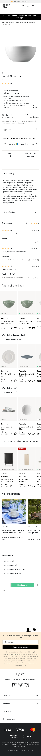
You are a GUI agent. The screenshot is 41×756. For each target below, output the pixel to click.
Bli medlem (35, 106)
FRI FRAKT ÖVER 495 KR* (22, 1)
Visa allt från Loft (8, 392)
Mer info (35, 144)
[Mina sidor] (22, 5)
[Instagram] (20, 684)
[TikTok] (27, 684)
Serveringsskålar (29, 22)
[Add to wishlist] (11, 328)
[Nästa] (37, 48)
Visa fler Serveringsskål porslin (14, 569)
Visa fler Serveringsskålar (12, 573)
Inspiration (7, 711)
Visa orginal (20, 260)
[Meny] (38, 5)
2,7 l (4, 590)
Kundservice (8, 695)
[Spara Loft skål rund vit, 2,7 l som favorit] (37, 585)
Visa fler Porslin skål (10, 565)
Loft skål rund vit (7, 24)
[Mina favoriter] (27, 5)
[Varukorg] (33, 5)
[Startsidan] (6, 6)
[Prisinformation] (11, 115)
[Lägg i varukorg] (15, 328)
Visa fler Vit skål (8, 561)
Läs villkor (23, 665)
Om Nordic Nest (9, 719)
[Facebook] (14, 684)
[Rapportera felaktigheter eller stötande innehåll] (38, 242)
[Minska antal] (3, 585)
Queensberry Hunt (8, 73)
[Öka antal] (9, 585)
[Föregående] (4, 48)
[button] (7, 83)
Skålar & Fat (19, 22)
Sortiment (6, 703)
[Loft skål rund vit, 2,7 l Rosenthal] (20, 47)
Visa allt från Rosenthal (10, 339)
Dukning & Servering (8, 22)
